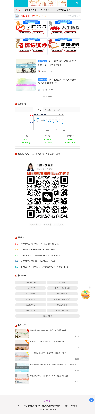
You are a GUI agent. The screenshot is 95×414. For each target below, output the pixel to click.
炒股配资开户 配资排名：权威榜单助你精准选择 (38, 261)
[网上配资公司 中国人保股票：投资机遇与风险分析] (26, 84)
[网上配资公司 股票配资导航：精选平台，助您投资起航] (26, 66)
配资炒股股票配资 (62, 310)
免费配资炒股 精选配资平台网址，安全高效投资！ (39, 249)
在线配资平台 (30, 310)
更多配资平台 (73, 16)
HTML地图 (73, 406)
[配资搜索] (77, 3)
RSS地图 (65, 406)
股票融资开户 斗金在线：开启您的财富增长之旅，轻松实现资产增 (44, 267)
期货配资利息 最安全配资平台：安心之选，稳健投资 (40, 244)
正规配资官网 (30, 299)
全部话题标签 (47, 316)
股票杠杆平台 (30, 288)
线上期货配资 (46, 9)
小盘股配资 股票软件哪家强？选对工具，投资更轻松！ (40, 255)
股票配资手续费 (63, 9)
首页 (18, 9)
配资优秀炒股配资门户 (62, 299)
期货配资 (62, 282)
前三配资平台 (30, 305)
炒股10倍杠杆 (31, 282)
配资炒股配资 (62, 293)
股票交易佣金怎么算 (62, 288)
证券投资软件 (30, 293)
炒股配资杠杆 (30, 9)
